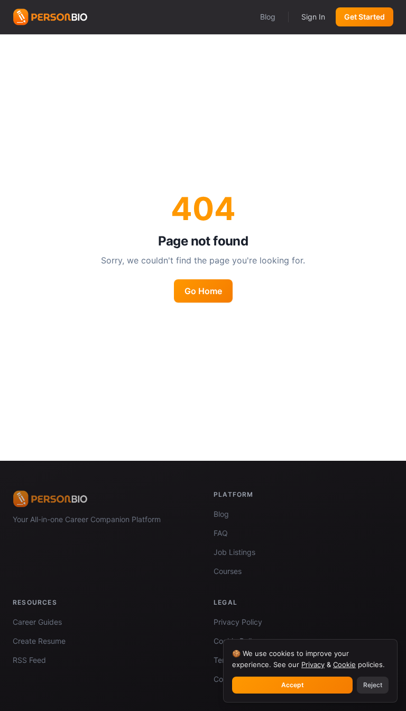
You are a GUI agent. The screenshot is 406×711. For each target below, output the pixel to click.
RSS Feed (29, 659)
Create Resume (39, 640)
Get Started (364, 16)
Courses (228, 571)
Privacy (313, 664)
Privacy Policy (238, 621)
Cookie (344, 664)
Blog (267, 16)
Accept (292, 685)
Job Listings (234, 552)
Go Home (203, 291)
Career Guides (37, 621)
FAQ (221, 532)
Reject (372, 685)
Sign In (313, 16)
